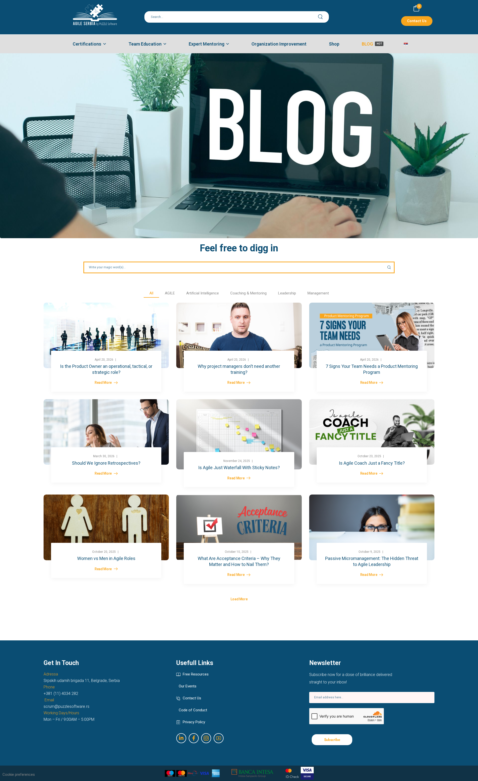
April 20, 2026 (104, 359)
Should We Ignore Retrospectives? (106, 463)
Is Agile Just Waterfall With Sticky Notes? (239, 467)
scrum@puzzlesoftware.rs (66, 706)
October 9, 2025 (369, 552)
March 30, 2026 (104, 456)
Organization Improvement (278, 44)
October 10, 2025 (236, 552)
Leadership (287, 293)
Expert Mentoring (206, 44)
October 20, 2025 (104, 552)
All (151, 293)
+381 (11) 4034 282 (61, 693)
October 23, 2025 (369, 456)
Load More (239, 599)
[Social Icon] (181, 738)
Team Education (145, 44)
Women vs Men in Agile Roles (106, 558)
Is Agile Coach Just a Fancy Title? (372, 463)
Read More (104, 383)
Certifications (87, 44)
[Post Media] (106, 335)
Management (318, 293)
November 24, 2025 (236, 461)
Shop (334, 44)
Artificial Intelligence (202, 293)
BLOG (372, 44)
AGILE (170, 293)
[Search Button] (323, 17)
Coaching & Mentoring (248, 293)
